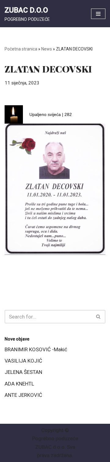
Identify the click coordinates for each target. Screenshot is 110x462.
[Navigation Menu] (98, 14)
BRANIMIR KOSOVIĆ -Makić (36, 349)
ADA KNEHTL (19, 384)
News (46, 49)
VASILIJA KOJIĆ (23, 361)
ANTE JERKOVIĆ (23, 395)
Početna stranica (21, 49)
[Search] (98, 316)
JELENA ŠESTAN (23, 372)
